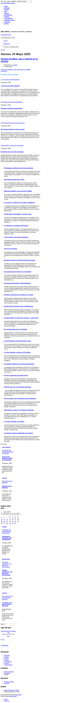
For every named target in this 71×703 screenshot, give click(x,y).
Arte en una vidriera (10, 248)
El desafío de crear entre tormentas (12, 152)
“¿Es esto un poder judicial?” (10, 86)
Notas (8, 636)
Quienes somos (9, 681)
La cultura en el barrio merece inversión (7, 604)
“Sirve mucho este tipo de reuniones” (16, 237)
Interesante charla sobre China (14, 179)
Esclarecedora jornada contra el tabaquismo (18, 306)
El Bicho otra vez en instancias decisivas (17, 387)
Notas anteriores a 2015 (11, 690)
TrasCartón (18, 694)
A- (4, 50)
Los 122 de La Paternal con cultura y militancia (19, 202)
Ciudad (6, 10)
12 (2, 519)
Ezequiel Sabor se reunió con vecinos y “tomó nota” (21, 318)
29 (10, 523)
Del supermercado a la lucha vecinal (12, 129)
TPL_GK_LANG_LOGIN (8, 3)
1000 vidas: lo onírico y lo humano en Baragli (19, 410)
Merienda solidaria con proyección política (18, 191)
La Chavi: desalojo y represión (14, 421)
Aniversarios (8, 15)
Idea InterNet (13, 696)
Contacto (7, 22)
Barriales (7, 8)
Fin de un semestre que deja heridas (16, 375)
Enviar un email (9, 671)
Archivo (6, 24)
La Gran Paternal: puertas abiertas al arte (17, 341)
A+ (1, 50)
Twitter (9, 34)
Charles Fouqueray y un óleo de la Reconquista (7, 573)
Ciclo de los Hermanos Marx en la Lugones (7, 458)
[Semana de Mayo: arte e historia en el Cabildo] (15, 69)
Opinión (6, 17)
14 (7, 519)
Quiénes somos (9, 20)
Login (6, 699)
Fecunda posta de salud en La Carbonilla (17, 271)
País (5, 11)
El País (6, 658)
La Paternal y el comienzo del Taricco (16, 225)
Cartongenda (8, 18)
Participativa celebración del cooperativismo (18, 168)
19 (2, 521)
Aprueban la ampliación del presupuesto (7, 538)
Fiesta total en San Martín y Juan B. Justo (17, 214)
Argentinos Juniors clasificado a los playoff (18, 433)
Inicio (6, 6)
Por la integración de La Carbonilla (15, 329)
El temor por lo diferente (7, 486)
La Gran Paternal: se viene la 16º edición (17, 352)
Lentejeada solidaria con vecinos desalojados (19, 364)
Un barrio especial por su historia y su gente (18, 294)
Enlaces (6, 683)
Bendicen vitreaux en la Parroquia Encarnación (19, 260)
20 (4, 521)
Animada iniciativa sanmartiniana (11, 108)
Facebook (4, 34)
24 (15, 521)
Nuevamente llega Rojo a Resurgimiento (17, 283)
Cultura (6, 13)
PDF (3, 634)
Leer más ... (4, 71)
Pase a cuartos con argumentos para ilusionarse (20, 398)
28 (7, 523)
